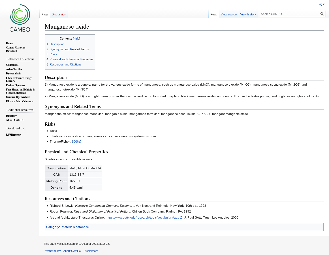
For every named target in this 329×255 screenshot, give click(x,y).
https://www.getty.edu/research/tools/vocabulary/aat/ (142, 217)
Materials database (75, 227)
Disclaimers (91, 251)
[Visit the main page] (20, 18)
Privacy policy (52, 251)
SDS (75, 141)
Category (52, 227)
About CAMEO (72, 251)
